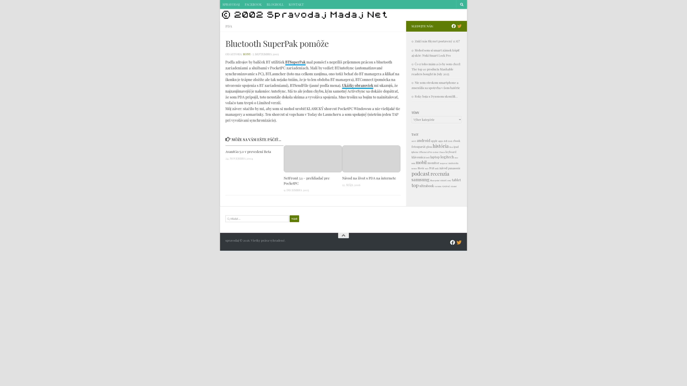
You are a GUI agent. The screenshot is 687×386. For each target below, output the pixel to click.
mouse (414, 168)
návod (443, 168)
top (415, 185)
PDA (228, 26)
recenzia (439, 173)
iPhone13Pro (425, 152)
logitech (447, 157)
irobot (435, 152)
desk (450, 141)
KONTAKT (296, 4)
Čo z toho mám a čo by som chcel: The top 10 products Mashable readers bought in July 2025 (436, 69)
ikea (451, 147)
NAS (431, 168)
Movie (421, 168)
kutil (428, 157)
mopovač (444, 163)
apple (434, 141)
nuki (437, 168)
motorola (453, 163)
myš (426, 168)
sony (449, 180)
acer (413, 140)
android (423, 140)
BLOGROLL (275, 4)
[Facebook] (454, 26)
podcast (420, 173)
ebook (456, 141)
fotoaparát (418, 147)
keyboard (450, 152)
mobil (421, 162)
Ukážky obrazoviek (357, 85)
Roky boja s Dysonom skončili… (436, 96)
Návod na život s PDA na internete (369, 178)
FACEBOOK (253, 4)
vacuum (438, 186)
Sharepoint (435, 180)
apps (440, 140)
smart (443, 180)
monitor (433, 163)
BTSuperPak (295, 62)
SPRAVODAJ (231, 4)
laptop (435, 157)
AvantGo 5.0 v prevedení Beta (248, 151)
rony (246, 54)
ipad (456, 147)
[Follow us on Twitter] (459, 26)
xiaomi (454, 186)
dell (445, 140)
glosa (429, 147)
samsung (420, 179)
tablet (456, 180)
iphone (415, 152)
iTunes (442, 152)
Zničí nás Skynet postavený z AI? (437, 41)
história (441, 146)
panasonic (454, 168)
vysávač (446, 186)
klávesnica (418, 157)
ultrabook (426, 186)
